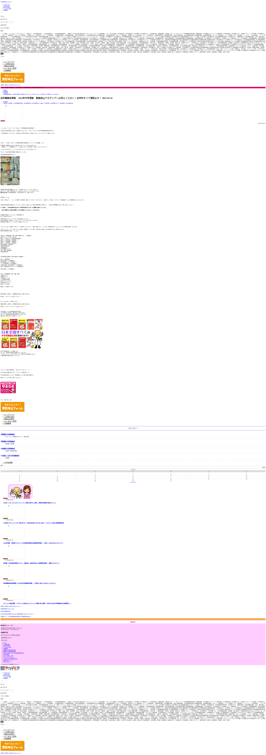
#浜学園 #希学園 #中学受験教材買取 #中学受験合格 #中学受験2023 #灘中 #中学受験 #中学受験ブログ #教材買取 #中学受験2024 (38, 103)
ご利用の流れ (6, 5)
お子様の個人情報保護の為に (10, 658)
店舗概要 (5, 10)
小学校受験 (8, 462)
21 (57, 478)
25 (208, 478)
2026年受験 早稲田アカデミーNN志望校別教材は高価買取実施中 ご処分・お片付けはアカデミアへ (33, 543)
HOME (5, 90)
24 (170, 478)
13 (19, 476)
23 (133, 478)
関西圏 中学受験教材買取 (9, 651)
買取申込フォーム (7, 660)
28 (57, 480)
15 (95, 476)
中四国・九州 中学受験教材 (10, 455)
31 (170, 480)
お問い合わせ (6, 661)
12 (246, 475)
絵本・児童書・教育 (8, 655)
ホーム (5, 642)
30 (133, 480)
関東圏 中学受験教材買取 (9, 650)
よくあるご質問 (7, 8)
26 (246, 478)
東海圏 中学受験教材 (8, 448)
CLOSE (2, 16)
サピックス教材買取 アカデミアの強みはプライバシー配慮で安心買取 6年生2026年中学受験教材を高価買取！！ (37, 603)
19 (246, 476)
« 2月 (131, 482)
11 (208, 475)
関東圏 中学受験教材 (8, 434)
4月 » (134, 482)
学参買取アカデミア (14, 664)
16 (133, 476)
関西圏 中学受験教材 (8, 441)
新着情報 (5, 91)
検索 (2, 53)
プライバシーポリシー (8, 657)
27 (19, 480)
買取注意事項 (6, 7)
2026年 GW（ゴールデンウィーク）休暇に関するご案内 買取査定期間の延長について (29, 502)
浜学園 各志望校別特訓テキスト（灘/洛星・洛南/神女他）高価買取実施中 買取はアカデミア (31, 563)
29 (95, 480)
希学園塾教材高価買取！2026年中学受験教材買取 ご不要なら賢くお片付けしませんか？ (29, 583)
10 (170, 475)
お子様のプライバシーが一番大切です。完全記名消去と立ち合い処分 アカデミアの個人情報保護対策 (33, 523)
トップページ (6, 4)
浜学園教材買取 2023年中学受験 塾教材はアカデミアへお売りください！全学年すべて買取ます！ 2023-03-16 (31, 94)
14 (57, 476)
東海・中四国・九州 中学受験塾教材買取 (13, 653)
